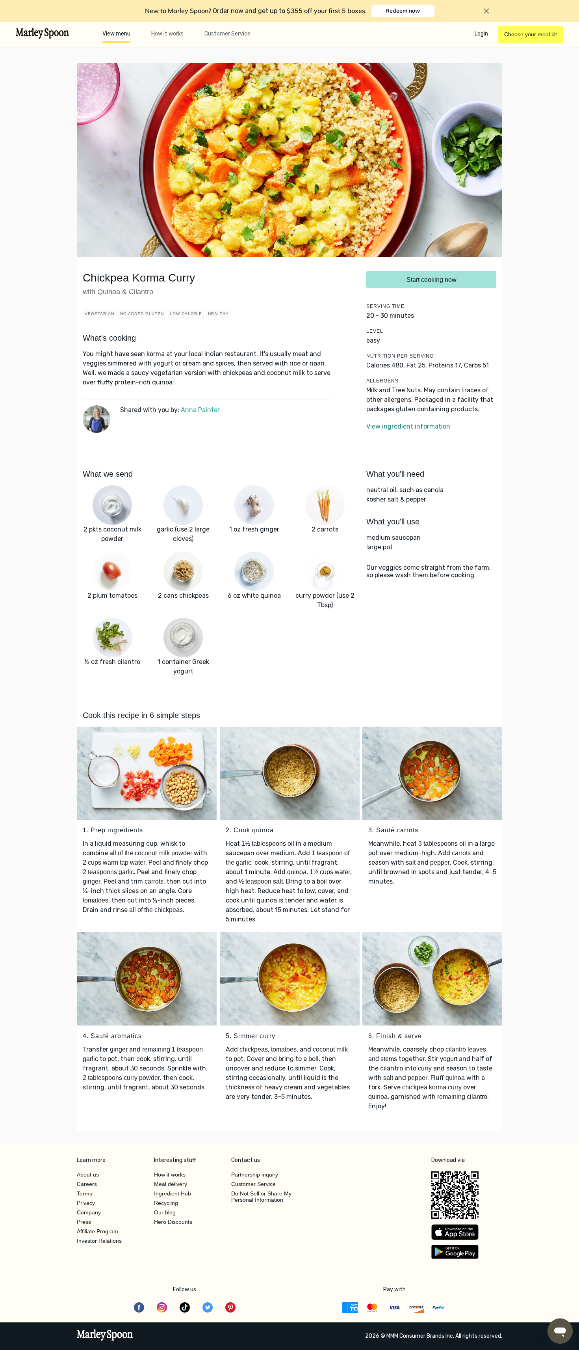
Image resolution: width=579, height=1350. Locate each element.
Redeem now (403, 10)
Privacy (86, 1203)
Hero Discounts (173, 1222)
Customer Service (227, 33)
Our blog (165, 1212)
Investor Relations (99, 1241)
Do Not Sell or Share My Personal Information (261, 1196)
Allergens (382, 381)
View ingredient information (408, 426)
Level (374, 331)
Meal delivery (170, 1184)
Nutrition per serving (400, 356)
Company (89, 1212)
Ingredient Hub (172, 1193)
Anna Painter (200, 410)
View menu (116, 33)
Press (84, 1222)
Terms (84, 1193)
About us (88, 1174)
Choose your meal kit (530, 34)
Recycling (166, 1203)
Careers (87, 1184)
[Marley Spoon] (105, 1336)
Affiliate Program (97, 1231)
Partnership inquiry (254, 1174)
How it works (167, 33)
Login (481, 33)
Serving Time (385, 306)
